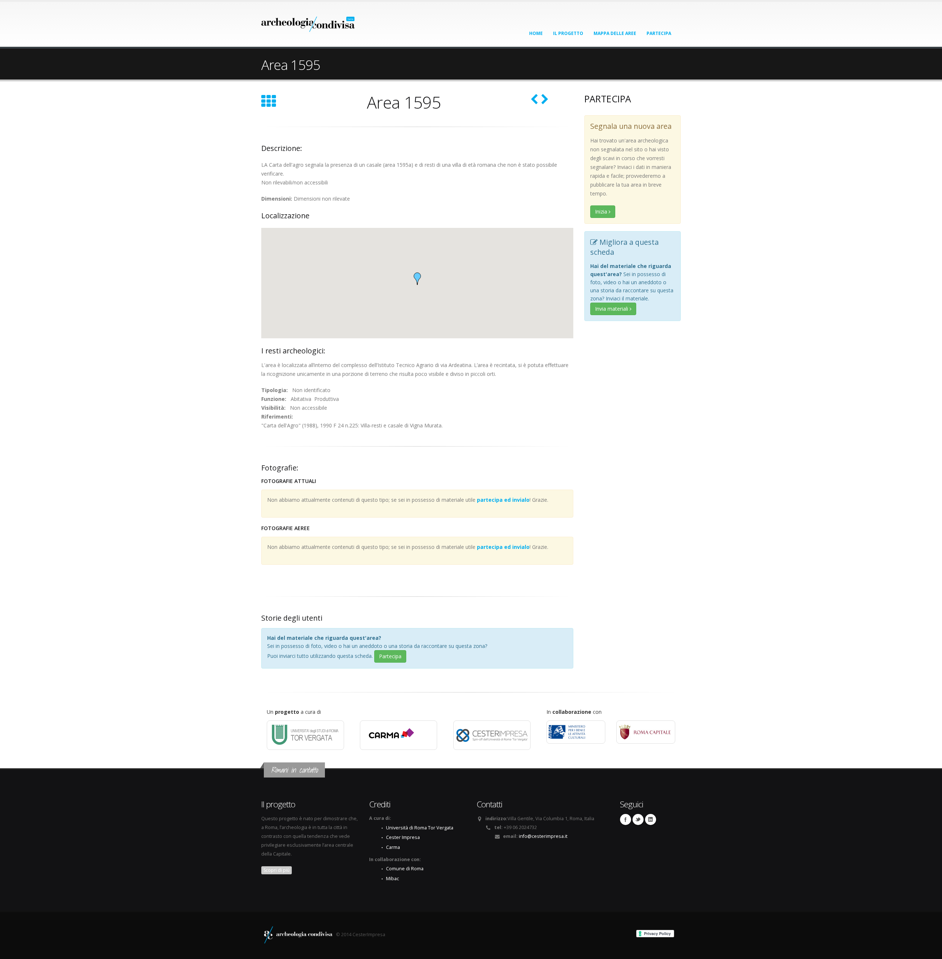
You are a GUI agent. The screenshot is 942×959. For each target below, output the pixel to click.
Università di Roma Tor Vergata (419, 828)
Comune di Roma (405, 868)
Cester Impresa (403, 837)
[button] (417, 278)
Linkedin (650, 819)
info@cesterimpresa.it (543, 836)
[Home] (308, 22)
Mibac (392, 878)
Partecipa (659, 33)
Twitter (638, 819)
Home (536, 33)
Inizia (602, 211)
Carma (393, 847)
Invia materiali (612, 308)
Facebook (625, 819)
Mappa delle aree (615, 33)
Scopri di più (276, 870)
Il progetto (568, 33)
